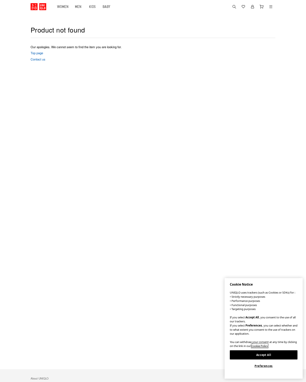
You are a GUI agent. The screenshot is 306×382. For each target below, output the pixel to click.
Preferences (264, 366)
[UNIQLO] (38, 6)
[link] (109, 53)
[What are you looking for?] (234, 6)
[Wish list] (243, 6)
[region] (264, 328)
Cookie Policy (259, 346)
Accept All (263, 355)
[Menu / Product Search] (270, 6)
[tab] (63, 6)
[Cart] (261, 6)
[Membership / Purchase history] (252, 6)
